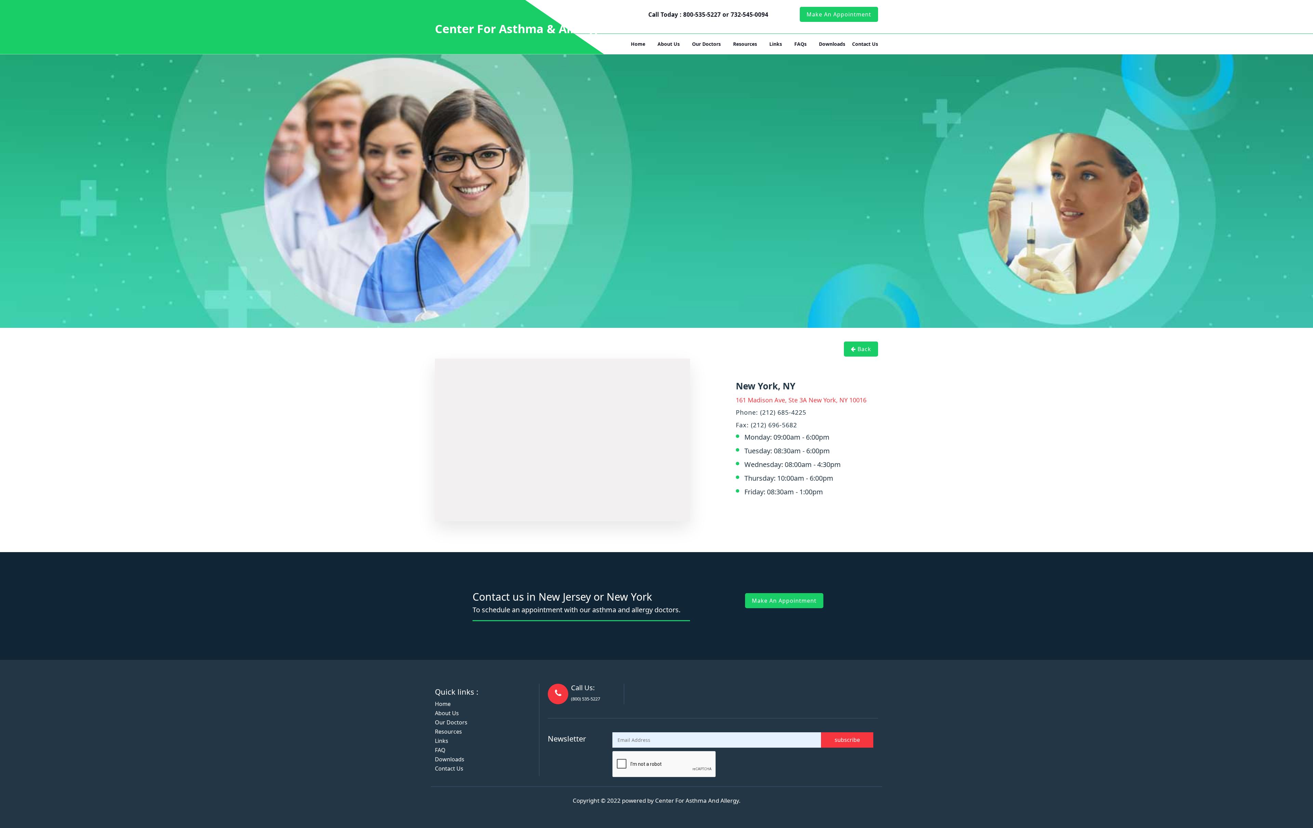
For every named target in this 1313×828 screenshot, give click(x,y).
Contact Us (865, 44)
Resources (745, 44)
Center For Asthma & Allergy (517, 29)
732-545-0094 (749, 14)
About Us (669, 44)
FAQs (800, 44)
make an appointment (839, 14)
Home (638, 44)
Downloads (832, 44)
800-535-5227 (702, 14)
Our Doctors (706, 44)
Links (775, 44)
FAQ (440, 750)
